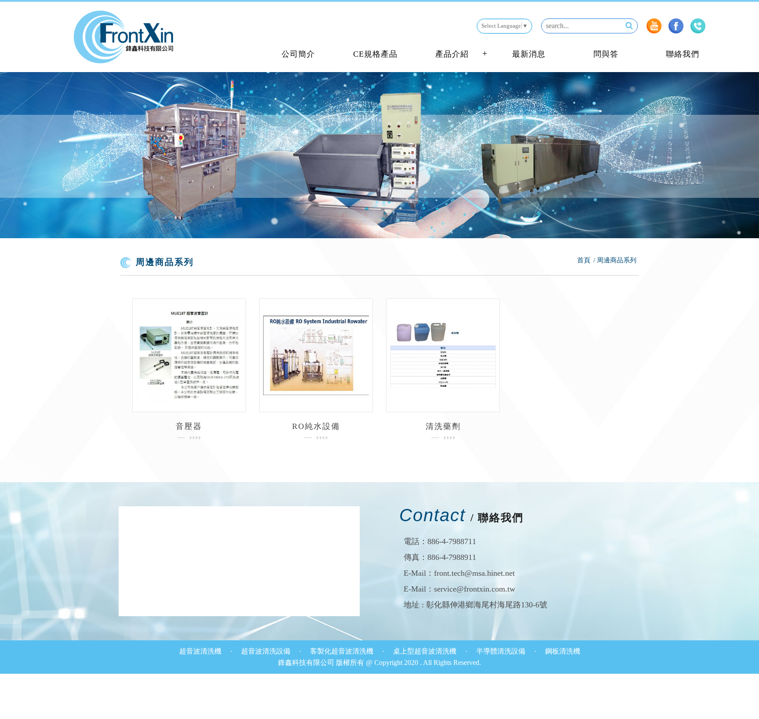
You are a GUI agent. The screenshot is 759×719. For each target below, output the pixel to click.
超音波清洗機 (201, 651)
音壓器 (189, 426)
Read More (189, 355)
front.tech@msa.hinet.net (474, 573)
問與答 (605, 54)
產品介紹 (452, 54)
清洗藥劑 (443, 426)
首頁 (583, 260)
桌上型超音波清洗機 (425, 651)
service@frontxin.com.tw (474, 589)
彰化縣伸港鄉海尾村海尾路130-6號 (486, 604)
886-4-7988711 (451, 541)
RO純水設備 (316, 426)
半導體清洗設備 (501, 651)
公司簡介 (298, 54)
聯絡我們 (682, 54)
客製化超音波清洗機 (342, 651)
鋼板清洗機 (562, 651)
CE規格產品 (375, 54)
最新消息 (529, 54)
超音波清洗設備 (266, 651)
